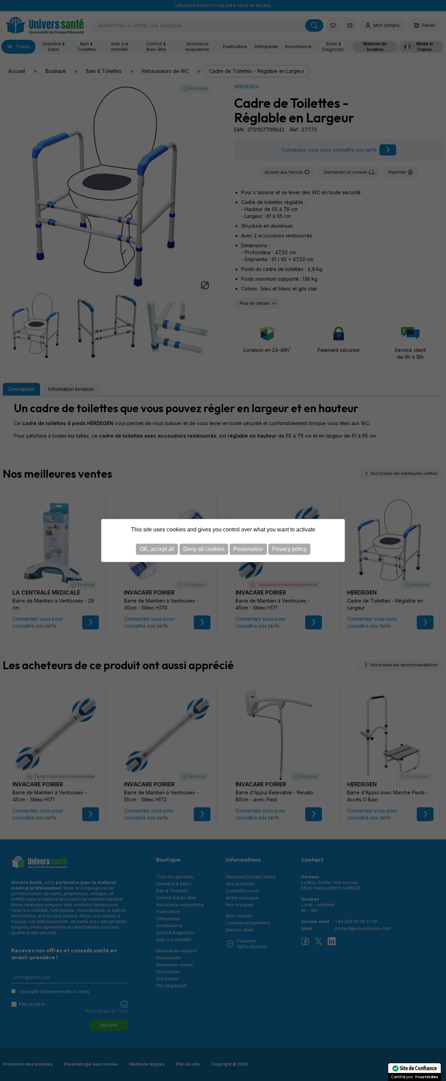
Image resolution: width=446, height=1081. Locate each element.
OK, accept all (157, 549)
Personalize (248, 549)
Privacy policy (289, 549)
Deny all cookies (203, 549)
